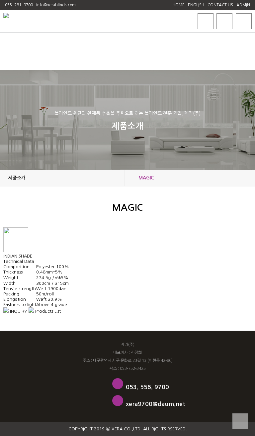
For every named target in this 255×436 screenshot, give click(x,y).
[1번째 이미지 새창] (15, 251)
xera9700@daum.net (155, 404)
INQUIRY (18, 311)
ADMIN (243, 5)
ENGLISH (196, 5)
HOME (179, 5)
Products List (47, 311)
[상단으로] (240, 421)
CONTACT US (220, 5)
